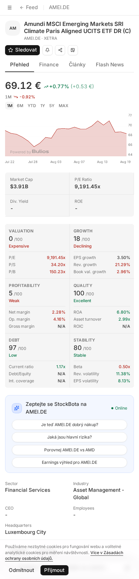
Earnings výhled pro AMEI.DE (69, 462)
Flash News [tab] (110, 64)
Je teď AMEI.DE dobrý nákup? (69, 424)
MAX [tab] (63, 105)
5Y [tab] (51, 105)
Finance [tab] (49, 64)
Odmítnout (21, 570)
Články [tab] (77, 64)
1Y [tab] (42, 105)
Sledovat (26, 49)
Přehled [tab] (19, 64)
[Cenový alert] (48, 50)
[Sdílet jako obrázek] (73, 50)
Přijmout (54, 570)
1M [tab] (9, 105)
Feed (32, 7)
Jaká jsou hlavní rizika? (69, 437)
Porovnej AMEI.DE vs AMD (69, 449)
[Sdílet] (60, 50)
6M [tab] (20, 105)
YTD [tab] (32, 105)
